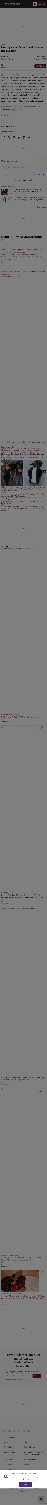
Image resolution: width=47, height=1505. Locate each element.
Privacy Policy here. (29, 1480)
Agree (25, 1484)
